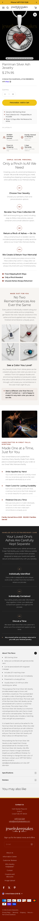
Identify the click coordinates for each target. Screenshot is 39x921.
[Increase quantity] (13, 94)
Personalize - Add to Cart (19, 103)
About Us (9, 853)
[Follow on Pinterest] (14, 887)
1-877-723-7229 (19, 819)
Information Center (10, 857)
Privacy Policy (6, 912)
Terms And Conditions (8, 914)
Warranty (15, 912)
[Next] (36, 2)
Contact (10, 870)
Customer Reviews (9, 860)
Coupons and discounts (10, 875)
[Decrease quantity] (5, 94)
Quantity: (5, 90)
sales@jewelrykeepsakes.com (19, 821)
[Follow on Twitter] (9, 887)
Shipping (23, 912)
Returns (30, 912)
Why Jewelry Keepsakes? (9, 865)
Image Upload (10, 880)
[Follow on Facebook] (3, 887)
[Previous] (2, 2)
